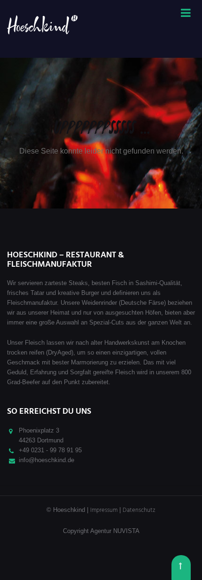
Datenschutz (139, 510)
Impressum (103, 510)
